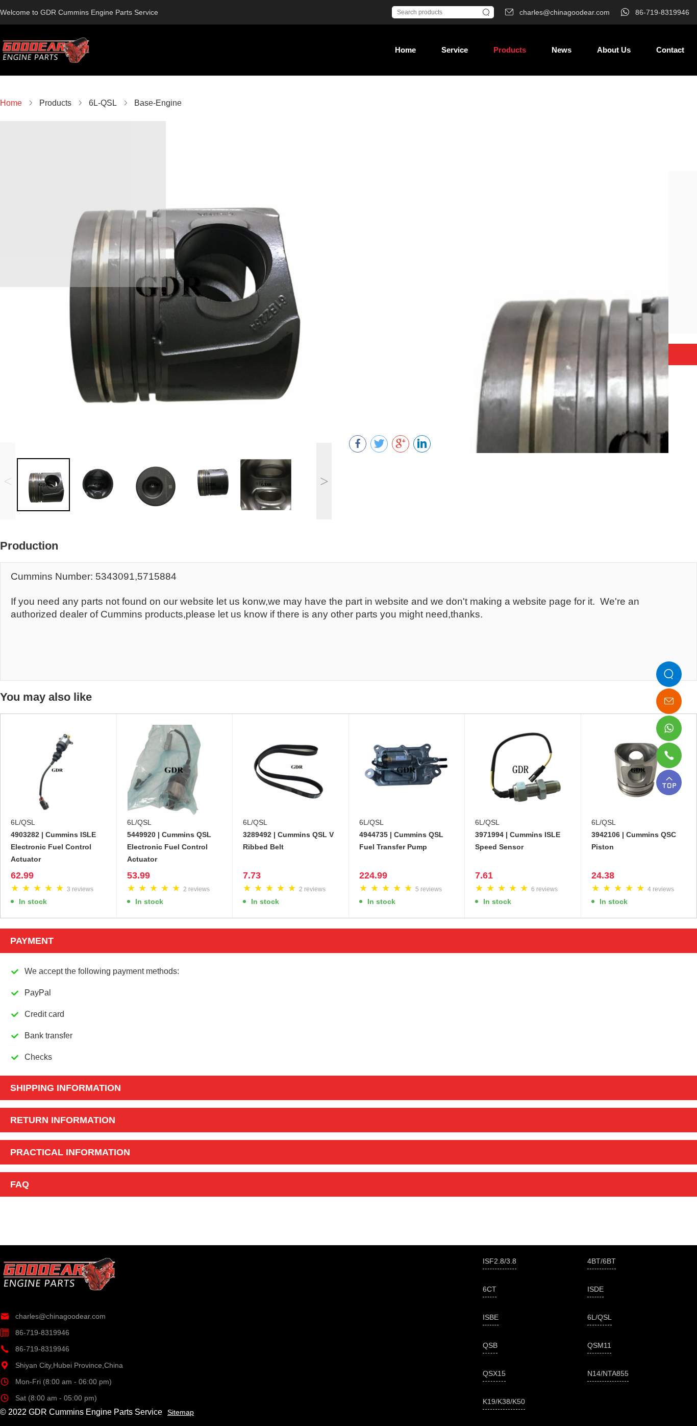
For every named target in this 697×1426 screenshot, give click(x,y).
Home (405, 49)
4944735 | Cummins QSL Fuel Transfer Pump (401, 840)
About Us (614, 49)
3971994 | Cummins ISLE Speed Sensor (517, 840)
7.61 (484, 875)
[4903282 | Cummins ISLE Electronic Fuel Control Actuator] (58, 770)
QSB (490, 1345)
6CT (489, 1289)
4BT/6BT (601, 1261)
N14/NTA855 (608, 1373)
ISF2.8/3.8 (499, 1261)
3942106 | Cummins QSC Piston (633, 840)
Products (509, 49)
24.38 (602, 875)
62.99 (22, 875)
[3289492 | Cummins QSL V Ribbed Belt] (290, 770)
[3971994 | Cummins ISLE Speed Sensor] (522, 770)
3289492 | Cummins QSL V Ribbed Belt (288, 840)
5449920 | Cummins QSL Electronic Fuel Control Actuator (169, 846)
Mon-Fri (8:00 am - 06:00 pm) (56, 1381)
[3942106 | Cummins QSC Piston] (639, 770)
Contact (670, 49)
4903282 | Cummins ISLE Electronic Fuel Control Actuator (53, 846)
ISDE (595, 1289)
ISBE (491, 1317)
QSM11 (599, 1345)
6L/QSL (23, 822)
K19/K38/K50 (504, 1401)
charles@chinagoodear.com (53, 1316)
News (561, 49)
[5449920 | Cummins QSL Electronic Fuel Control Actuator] (174, 770)
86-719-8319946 (34, 1332)
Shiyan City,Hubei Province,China (61, 1365)
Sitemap (180, 1412)
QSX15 (494, 1373)
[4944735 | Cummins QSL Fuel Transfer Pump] (407, 770)
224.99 (373, 875)
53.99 (138, 875)
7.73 (252, 875)
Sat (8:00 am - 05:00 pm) (48, 1398)
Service (454, 49)
